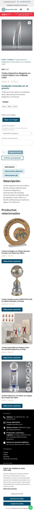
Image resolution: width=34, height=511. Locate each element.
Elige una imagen (11, 120)
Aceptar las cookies (17, 504)
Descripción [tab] (9, 167)
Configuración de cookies (17, 493)
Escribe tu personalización (13, 138)
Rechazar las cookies (17, 499)
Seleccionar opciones (12, 261)
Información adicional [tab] (13, 171)
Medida (5, 102)
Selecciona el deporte (8, 125)
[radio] (4, 106)
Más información (10, 489)
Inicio (4, 60)
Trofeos (10, 60)
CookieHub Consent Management (20, 508)
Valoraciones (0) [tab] (11, 175)
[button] (20, 9)
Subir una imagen (9, 115)
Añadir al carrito (15, 152)
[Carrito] (28, 9)
